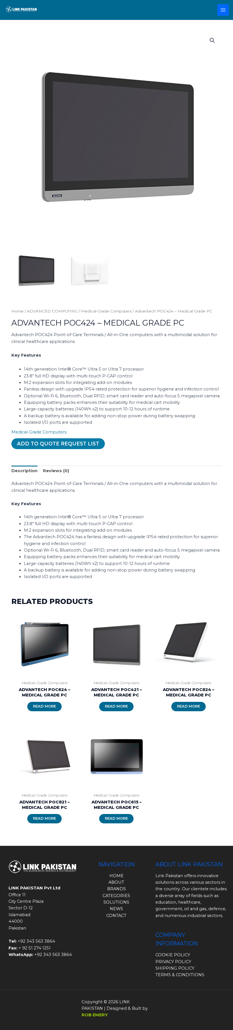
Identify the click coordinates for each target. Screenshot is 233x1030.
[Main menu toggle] (223, 10)
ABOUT (116, 882)
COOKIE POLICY (172, 954)
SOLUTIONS (116, 902)
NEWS (116, 908)
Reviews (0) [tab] (56, 470)
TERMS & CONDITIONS (179, 974)
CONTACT (116, 915)
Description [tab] (24, 470)
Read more (44, 706)
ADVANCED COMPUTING (52, 311)
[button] (212, 40)
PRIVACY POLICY (173, 961)
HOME (116, 875)
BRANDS (116, 888)
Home (17, 311)
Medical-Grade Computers (106, 311)
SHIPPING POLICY (174, 968)
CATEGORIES (116, 895)
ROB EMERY (95, 1014)
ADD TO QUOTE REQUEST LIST (58, 444)
